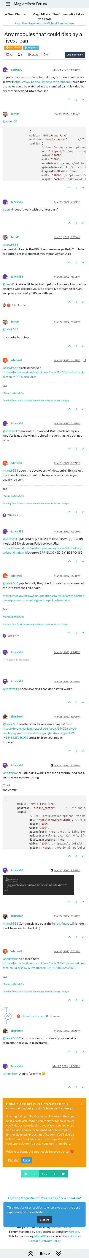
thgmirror (17, 716)
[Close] (81, 1104)
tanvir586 (17, 202)
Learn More (52, 1212)
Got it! (44, 1220)
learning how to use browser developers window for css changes (36, 400)
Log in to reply (75, 54)
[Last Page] (63, 1173)
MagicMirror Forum (30, 4)
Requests (32, 47)
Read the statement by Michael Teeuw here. (44, 23)
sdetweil (16, 360)
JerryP (15, 114)
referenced (38, 1016)
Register (13, 1160)
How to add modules (13, 393)
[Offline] (7, 114)
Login (26, 1160)
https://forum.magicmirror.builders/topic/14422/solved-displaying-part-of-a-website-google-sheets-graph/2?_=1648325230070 (40, 733)
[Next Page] (54, 1173)
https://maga (61, 923)
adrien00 (16, 69)
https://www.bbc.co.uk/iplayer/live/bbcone (42, 82)
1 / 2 (45, 1174)
